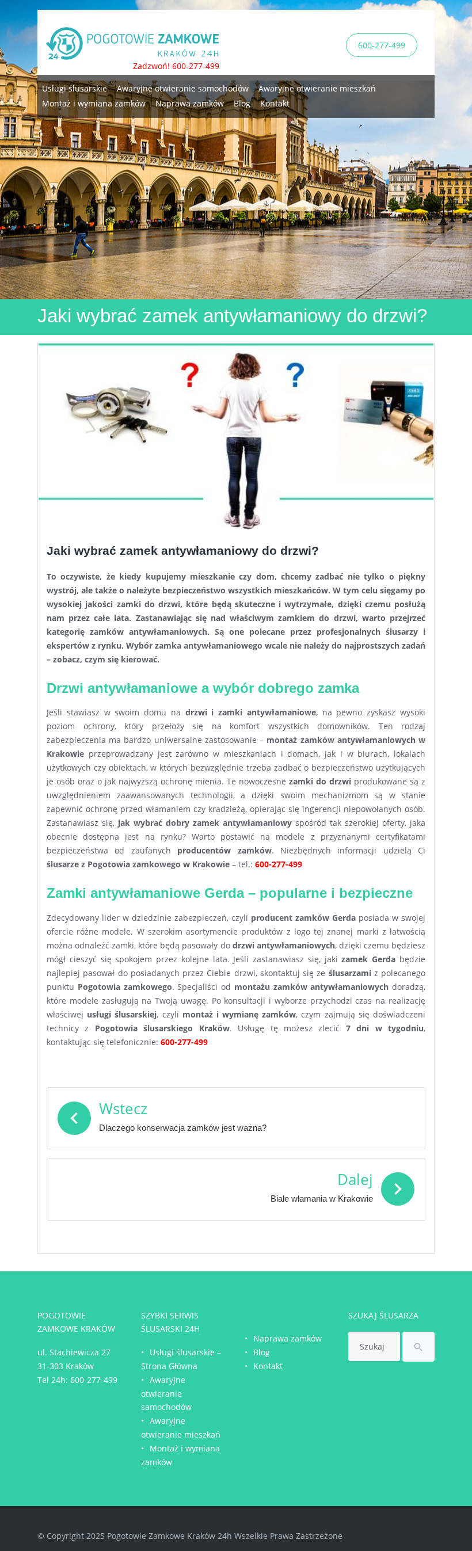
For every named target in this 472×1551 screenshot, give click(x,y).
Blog (242, 103)
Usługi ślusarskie (74, 88)
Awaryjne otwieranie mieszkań (317, 88)
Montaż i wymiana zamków (94, 103)
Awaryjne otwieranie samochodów (183, 88)
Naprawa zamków (189, 103)
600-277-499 (381, 45)
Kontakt (275, 103)
